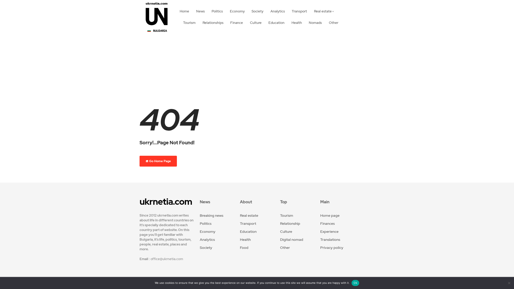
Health (297, 22)
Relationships (213, 22)
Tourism (189, 22)
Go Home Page (160, 161)
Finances (327, 223)
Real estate (323, 11)
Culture (256, 22)
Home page (330, 215)
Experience (329, 231)
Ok (355, 282)
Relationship (290, 223)
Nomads (315, 22)
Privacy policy (331, 247)
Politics (217, 11)
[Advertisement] (257, 69)
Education (276, 22)
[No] (509, 283)
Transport (299, 11)
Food (244, 247)
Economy (237, 11)
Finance (236, 22)
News (200, 11)
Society (257, 11)
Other (333, 22)
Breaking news (211, 215)
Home (184, 11)
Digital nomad (291, 239)
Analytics (277, 11)
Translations (330, 239)
